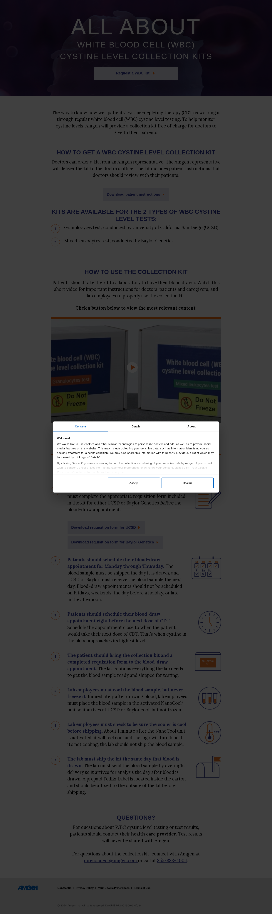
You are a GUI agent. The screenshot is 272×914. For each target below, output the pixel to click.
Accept (133, 482)
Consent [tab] (80, 426)
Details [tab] (136, 426)
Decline (187, 482)
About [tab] (191, 426)
